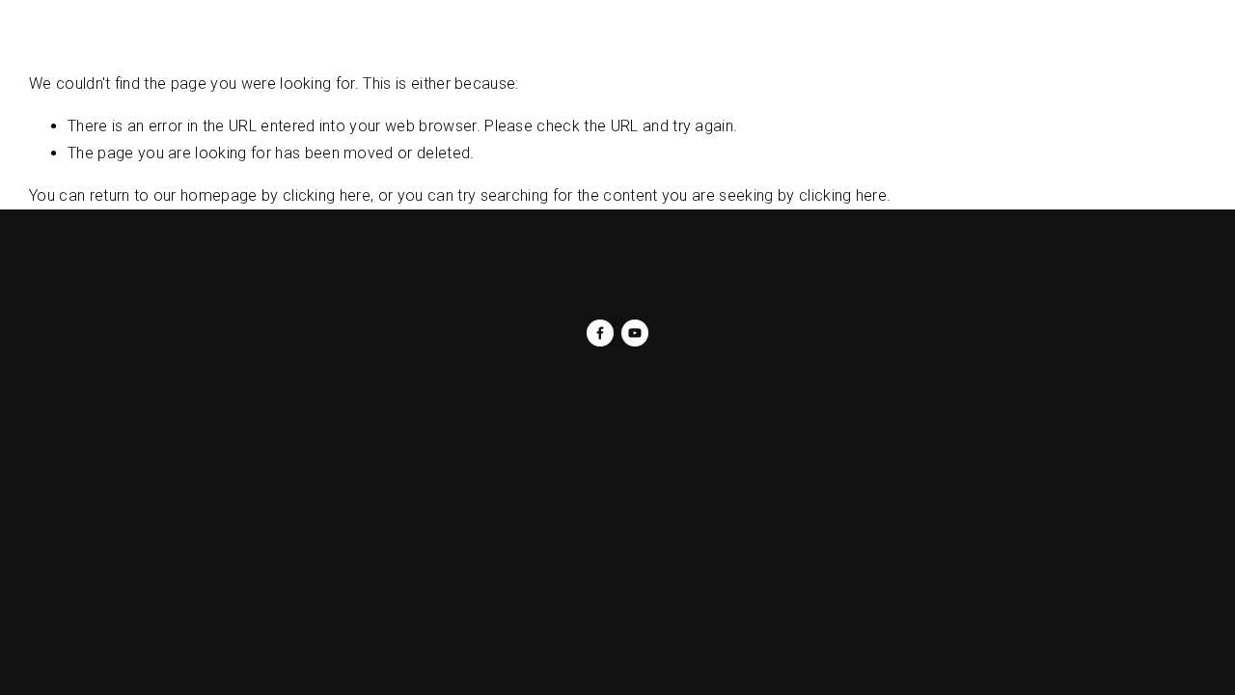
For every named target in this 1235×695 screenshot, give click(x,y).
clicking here (326, 195)
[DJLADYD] (634, 333)
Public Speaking (427, 49)
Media (331, 49)
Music (226, 49)
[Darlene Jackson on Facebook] (600, 333)
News (166, 49)
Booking (532, 49)
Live (278, 49)
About (106, 49)
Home (48, 49)
